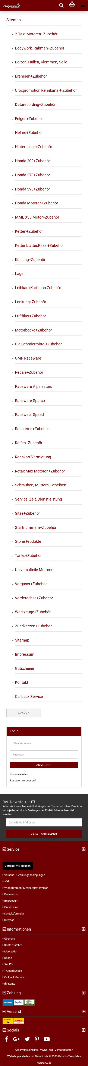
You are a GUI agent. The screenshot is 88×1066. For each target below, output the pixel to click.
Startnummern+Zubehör (35, 527)
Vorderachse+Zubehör (34, 598)
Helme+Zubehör (29, 132)
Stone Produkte (28, 541)
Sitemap (22, 640)
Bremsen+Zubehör (31, 76)
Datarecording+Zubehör (35, 104)
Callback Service (29, 696)
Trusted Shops (13, 970)
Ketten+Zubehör (29, 231)
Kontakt (21, 682)
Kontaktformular (14, 913)
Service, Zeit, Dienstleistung (38, 499)
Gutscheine (24, 668)
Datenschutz (12, 894)
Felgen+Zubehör (29, 118)
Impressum (24, 654)
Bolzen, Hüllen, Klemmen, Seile (41, 62)
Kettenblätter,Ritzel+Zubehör (39, 245)
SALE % (8, 964)
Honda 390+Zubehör (32, 189)
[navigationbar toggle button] (82, 5)
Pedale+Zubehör (29, 372)
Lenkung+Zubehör (30, 302)
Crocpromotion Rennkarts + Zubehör (46, 90)
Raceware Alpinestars (33, 386)
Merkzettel (10, 951)
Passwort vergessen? (23, 780)
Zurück (23, 712)
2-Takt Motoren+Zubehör (36, 34)
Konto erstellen (19, 774)
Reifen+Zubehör (28, 443)
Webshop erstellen (18, 1056)
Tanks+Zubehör (28, 555)
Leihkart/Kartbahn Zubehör (38, 287)
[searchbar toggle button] (61, 5)
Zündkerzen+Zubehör (33, 626)
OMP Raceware (28, 358)
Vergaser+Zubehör (31, 584)
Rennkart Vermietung (33, 457)
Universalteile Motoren (34, 569)
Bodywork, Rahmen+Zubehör (39, 48)
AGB (7, 881)
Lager (20, 273)
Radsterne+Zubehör (32, 428)
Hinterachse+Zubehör (33, 146)
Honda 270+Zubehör (32, 175)
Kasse (8, 958)
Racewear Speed (29, 414)
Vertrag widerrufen (17, 865)
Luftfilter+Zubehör (30, 316)
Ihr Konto (9, 983)
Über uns (9, 938)
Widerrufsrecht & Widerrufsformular (26, 887)
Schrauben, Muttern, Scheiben (40, 485)
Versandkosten (64, 1049)
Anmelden (44, 764)
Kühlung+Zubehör (30, 259)
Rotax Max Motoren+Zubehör (40, 471)
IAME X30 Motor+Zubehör (37, 217)
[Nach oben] (79, 1060)
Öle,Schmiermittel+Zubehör (38, 344)
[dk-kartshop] (10, 5)
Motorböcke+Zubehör (33, 330)
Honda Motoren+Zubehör (36, 203)
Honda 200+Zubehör (32, 161)
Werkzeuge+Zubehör (33, 612)
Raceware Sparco (30, 400)
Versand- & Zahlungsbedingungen (24, 875)
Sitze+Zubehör (27, 513)
